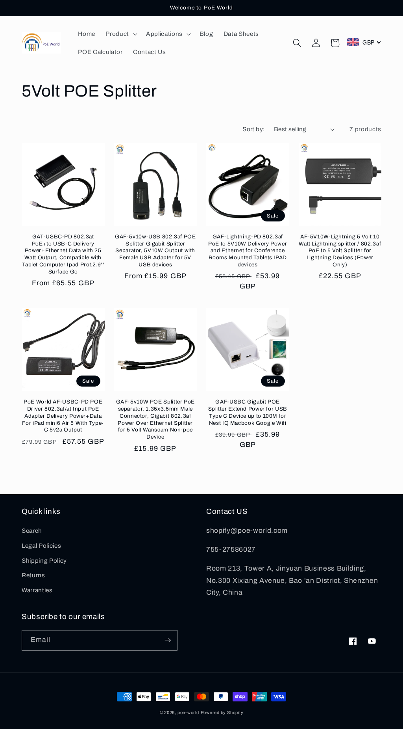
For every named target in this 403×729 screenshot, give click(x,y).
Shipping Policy (44, 560)
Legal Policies (41, 545)
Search (32, 530)
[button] (120, 34)
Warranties (37, 590)
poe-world (188, 712)
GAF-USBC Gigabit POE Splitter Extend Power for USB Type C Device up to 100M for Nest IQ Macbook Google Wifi (247, 412)
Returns (33, 575)
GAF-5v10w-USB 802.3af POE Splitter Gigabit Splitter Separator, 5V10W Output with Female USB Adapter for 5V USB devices (155, 251)
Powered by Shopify (222, 712)
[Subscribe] (167, 640)
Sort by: (253, 129)
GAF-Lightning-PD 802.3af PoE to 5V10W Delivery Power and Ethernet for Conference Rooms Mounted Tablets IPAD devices (247, 251)
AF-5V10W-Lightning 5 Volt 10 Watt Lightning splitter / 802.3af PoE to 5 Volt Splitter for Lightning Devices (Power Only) (340, 251)
